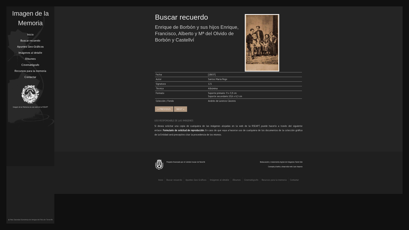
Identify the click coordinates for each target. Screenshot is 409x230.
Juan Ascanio (297, 166)
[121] (262, 42)
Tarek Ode (298, 162)
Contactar (30, 77)
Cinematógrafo (30, 65)
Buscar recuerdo (30, 40)
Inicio (30, 34)
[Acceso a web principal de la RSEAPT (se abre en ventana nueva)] (30, 93)
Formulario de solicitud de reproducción (183, 130)
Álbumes (30, 58)
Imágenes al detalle (30, 52)
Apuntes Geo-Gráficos (30, 46)
